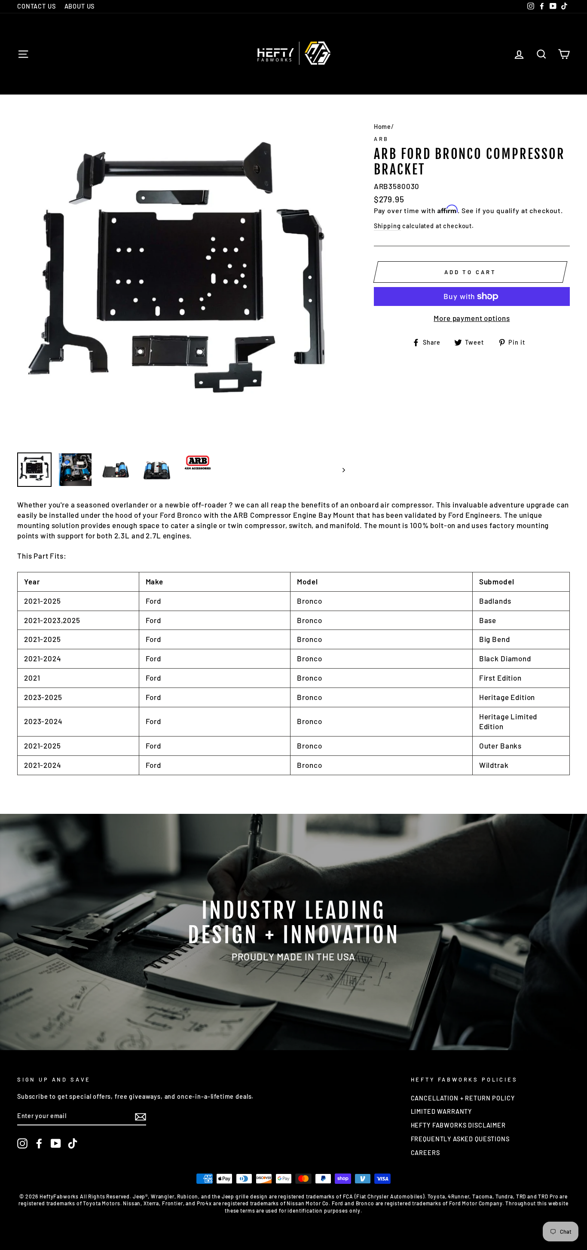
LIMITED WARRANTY (441, 1111)
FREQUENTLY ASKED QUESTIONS (460, 1139)
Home (382, 126)
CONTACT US (36, 6)
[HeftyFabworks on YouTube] (56, 1143)
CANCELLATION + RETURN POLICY (463, 1098)
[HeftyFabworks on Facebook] (39, 1143)
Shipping (387, 225)
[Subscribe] (140, 1116)
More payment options (472, 318)
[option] (181, 282)
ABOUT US (79, 6)
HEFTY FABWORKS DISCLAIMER (458, 1125)
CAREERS (425, 1152)
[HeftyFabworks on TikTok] (72, 1143)
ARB (381, 138)
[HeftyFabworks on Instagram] (22, 1143)
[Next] (339, 469)
